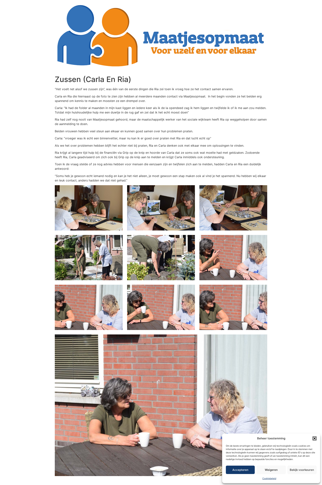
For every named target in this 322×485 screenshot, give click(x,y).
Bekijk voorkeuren (302, 470)
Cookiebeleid (269, 478)
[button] (314, 438)
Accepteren (240, 470)
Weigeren (271, 470)
